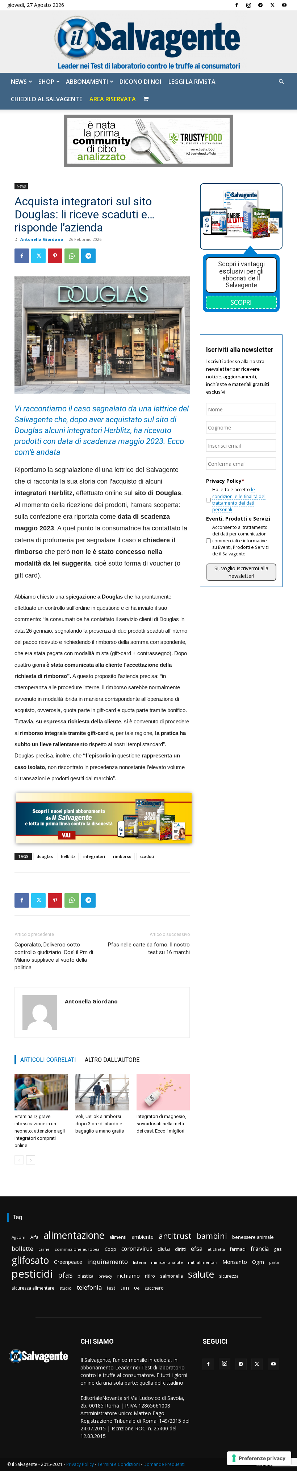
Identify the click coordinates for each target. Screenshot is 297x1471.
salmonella (171, 1276)
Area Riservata (112, 99)
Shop (46, 82)
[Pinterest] (55, 255)
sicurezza (229, 1276)
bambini (212, 1236)
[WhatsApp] (71, 255)
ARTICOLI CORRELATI (48, 1059)
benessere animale (253, 1237)
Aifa (34, 1237)
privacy (105, 1276)
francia (260, 1249)
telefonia (89, 1287)
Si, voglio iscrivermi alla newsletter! (241, 572)
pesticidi (32, 1274)
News (19, 82)
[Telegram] (260, 5)
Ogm (258, 1261)
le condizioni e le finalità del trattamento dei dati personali (238, 499)
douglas (45, 856)
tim (124, 1287)
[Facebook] (236, 5)
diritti (180, 1249)
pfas (65, 1275)
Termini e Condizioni (118, 1464)
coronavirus (136, 1249)
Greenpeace (68, 1261)
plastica (85, 1276)
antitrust (175, 1236)
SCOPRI (241, 302)
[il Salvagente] (148, 42)
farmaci (238, 1249)
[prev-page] (19, 1159)
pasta (274, 1262)
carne (44, 1249)
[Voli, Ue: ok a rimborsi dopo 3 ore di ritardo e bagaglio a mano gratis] (102, 1092)
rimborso (122, 856)
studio (65, 1288)
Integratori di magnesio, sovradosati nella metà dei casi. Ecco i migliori (161, 1124)
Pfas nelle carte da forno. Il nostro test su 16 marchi (149, 948)
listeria (139, 1262)
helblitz (68, 856)
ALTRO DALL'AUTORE (112, 1059)
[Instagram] (248, 5)
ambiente (142, 1236)
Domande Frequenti (164, 1464)
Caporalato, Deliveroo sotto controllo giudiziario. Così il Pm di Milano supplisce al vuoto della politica (53, 956)
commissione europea (77, 1249)
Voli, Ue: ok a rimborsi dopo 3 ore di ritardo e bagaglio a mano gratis (99, 1124)
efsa (196, 1249)
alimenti (117, 1237)
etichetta (216, 1249)
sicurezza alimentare (33, 1288)
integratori (94, 856)
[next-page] (30, 1159)
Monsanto (234, 1261)
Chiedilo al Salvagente (46, 99)
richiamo (128, 1275)
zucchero (154, 1288)
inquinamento (107, 1261)
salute (201, 1274)
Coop (110, 1249)
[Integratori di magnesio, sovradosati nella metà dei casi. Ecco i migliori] (163, 1092)
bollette (22, 1248)
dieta (164, 1248)
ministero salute (167, 1262)
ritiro (150, 1276)
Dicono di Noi (140, 82)
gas (278, 1249)
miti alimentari (202, 1262)
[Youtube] (284, 5)
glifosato (30, 1260)
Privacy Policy (80, 1464)
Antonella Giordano (41, 239)
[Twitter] (272, 5)
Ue (136, 1288)
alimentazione (73, 1235)
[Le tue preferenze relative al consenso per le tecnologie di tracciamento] (259, 1458)
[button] (281, 81)
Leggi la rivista (192, 82)
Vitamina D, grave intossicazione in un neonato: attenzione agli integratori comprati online (39, 1131)
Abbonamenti (87, 82)
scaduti (146, 856)
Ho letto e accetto (238, 499)
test (111, 1288)
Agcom (18, 1237)
